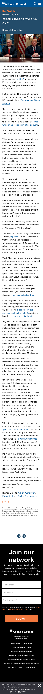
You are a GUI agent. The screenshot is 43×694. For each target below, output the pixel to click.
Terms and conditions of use (21, 648)
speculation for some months (15, 429)
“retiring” (20, 78)
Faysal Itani (7, 496)
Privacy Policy (15, 643)
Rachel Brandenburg (27, 496)
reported (14, 236)
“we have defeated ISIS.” (23, 294)
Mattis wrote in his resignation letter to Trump (20, 123)
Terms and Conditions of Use (18, 609)
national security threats (22, 316)
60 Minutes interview (28, 439)
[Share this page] (24, 536)
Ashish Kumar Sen (26, 492)
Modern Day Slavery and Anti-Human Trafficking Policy (21, 663)
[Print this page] (19, 536)
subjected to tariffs (20, 312)
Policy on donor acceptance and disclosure (21, 659)
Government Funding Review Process (21, 655)
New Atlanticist (8, 11)
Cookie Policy (27, 643)
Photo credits (30, 667)
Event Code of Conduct (15, 667)
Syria (5, 502)
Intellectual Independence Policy (21, 651)
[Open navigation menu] (39, 4)
